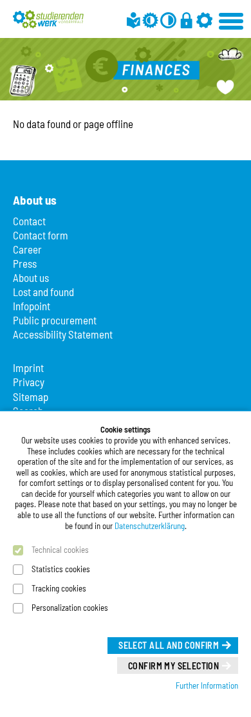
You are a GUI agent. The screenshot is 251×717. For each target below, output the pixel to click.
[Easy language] (133, 20)
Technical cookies (60, 550)
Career (27, 249)
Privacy (28, 381)
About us (31, 277)
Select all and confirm (168, 645)
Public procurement (55, 319)
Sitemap (30, 396)
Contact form (40, 234)
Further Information (207, 685)
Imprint (28, 367)
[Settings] (204, 20)
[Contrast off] (168, 20)
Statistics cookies (61, 569)
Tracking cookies (59, 588)
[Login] (186, 20)
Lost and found (43, 291)
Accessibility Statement (63, 334)
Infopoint (31, 305)
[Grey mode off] (150, 20)
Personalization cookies (70, 607)
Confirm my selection (173, 665)
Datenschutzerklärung (150, 526)
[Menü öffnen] (232, 19)
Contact (29, 220)
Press (25, 263)
